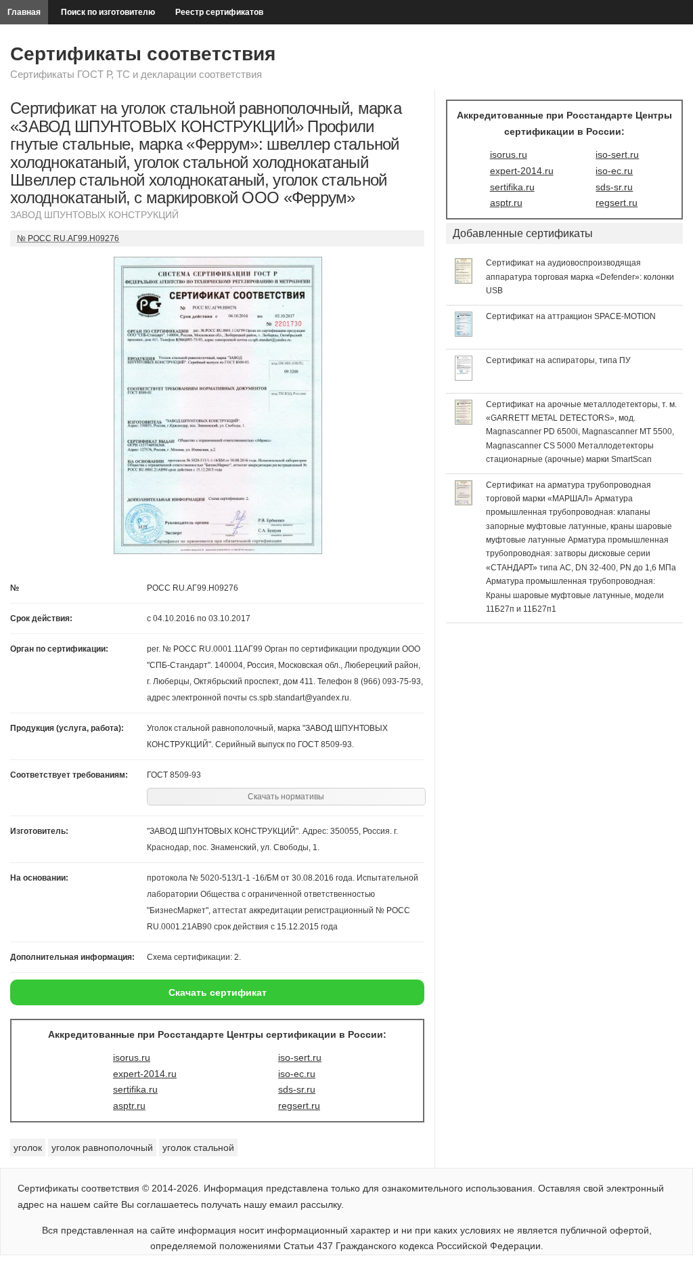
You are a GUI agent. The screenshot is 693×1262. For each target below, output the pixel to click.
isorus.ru (131, 1057)
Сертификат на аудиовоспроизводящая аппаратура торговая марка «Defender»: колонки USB (580, 276)
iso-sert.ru (299, 1057)
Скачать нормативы (286, 796)
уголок (28, 1147)
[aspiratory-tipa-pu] (464, 377)
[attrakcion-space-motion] (464, 333)
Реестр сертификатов (219, 12)
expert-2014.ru (145, 1073)
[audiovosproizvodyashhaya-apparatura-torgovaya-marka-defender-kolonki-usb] (464, 280)
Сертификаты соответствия (142, 53)
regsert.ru (299, 1105)
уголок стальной (198, 1147)
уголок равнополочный (102, 1147)
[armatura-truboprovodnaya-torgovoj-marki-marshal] (464, 502)
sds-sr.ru (296, 1089)
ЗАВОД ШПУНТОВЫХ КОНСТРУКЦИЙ (94, 214)
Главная (24, 12)
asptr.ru (129, 1105)
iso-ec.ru (296, 1073)
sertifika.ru (135, 1089)
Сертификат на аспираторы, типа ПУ (558, 360)
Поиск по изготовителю (108, 12)
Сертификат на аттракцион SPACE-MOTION (571, 316)
